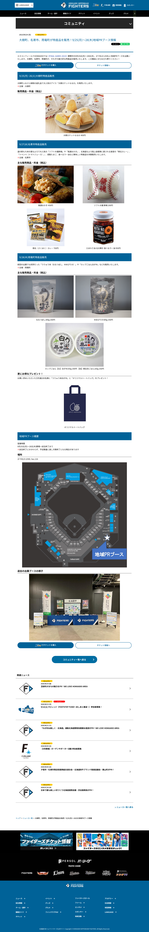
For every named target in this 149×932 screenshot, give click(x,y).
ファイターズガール (82, 898)
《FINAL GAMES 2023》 (57, 56)
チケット (82, 13)
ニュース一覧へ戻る (125, 807)
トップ (18, 818)
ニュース (23, 13)
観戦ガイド (67, 13)
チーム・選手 (52, 13)
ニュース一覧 (28, 818)
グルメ (126, 13)
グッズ (111, 13)
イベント (96, 13)
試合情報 (37, 13)
